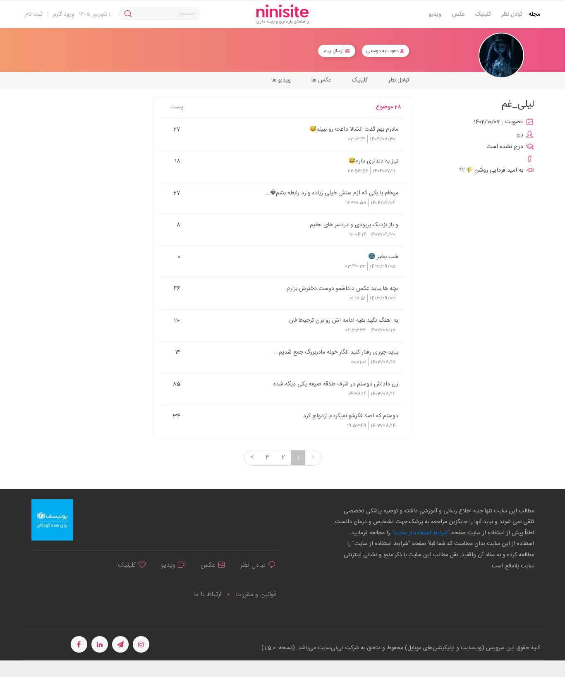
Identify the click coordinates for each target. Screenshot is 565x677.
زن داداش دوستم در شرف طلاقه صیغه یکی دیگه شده (335, 384)
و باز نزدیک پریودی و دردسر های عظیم (354, 224)
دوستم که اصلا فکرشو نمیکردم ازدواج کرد (350, 415)
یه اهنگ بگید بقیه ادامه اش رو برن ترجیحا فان (343, 320)
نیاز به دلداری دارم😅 (373, 161)
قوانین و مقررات (256, 594)
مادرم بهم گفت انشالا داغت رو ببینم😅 (353, 129)
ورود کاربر (63, 14)
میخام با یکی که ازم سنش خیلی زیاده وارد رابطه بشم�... (331, 192)
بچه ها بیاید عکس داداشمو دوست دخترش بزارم (342, 288)
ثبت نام (34, 14)
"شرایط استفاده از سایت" (420, 533)
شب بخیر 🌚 (383, 256)
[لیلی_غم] (501, 55)
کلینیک (483, 14)
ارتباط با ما (207, 594)
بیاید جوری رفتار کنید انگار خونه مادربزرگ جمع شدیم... (336, 352)
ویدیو (435, 14)
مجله (534, 14)
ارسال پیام (334, 51)
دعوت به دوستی (383, 51)
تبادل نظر (511, 14)
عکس (458, 14)
